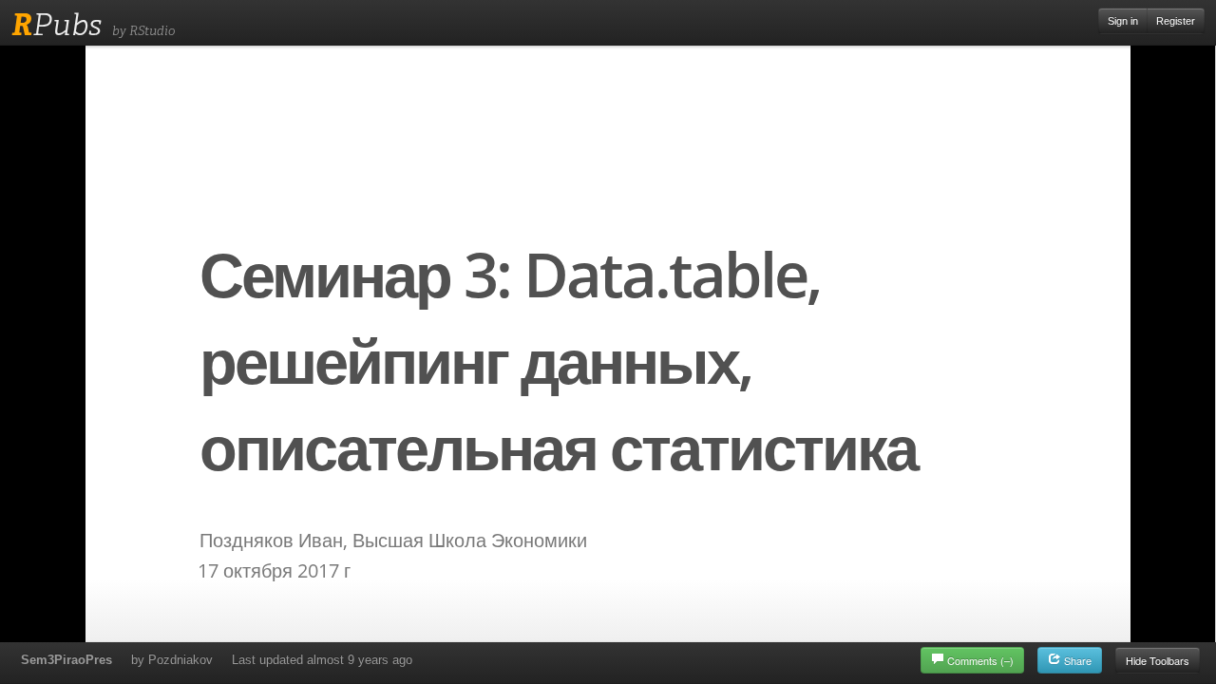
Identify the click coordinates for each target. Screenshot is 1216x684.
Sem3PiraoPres (66, 660)
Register (1175, 21)
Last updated (322, 660)
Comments (980, 660)
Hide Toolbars (1157, 660)
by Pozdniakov (172, 660)
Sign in (1123, 21)
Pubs (56, 25)
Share (1076, 660)
